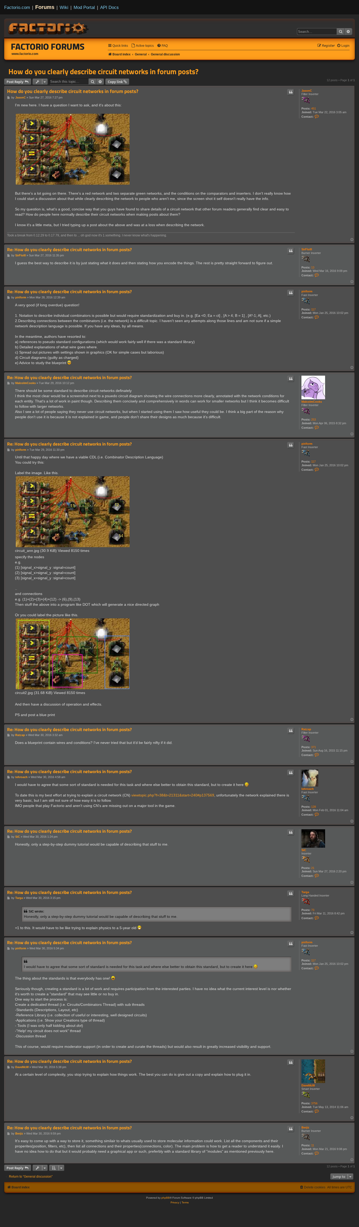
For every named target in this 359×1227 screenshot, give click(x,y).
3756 (314, 1103)
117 (313, 309)
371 (313, 747)
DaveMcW (308, 1085)
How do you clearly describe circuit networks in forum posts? (103, 71)
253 (313, 419)
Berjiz (305, 1127)
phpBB (165, 1197)
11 (312, 1145)
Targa (305, 892)
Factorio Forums (48, 46)
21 (312, 867)
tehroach (307, 788)
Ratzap (306, 729)
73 (312, 910)
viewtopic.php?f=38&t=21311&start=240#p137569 (172, 795)
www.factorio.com (25, 54)
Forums (44, 7)
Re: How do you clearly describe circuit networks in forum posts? (69, 249)
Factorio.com (17, 7)
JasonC (306, 90)
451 (313, 108)
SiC (303, 850)
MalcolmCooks (311, 401)
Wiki (64, 7)
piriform (306, 291)
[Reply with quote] (290, 92)
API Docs (109, 7)
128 (313, 806)
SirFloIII (306, 249)
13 (312, 267)
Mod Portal (84, 7)
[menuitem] (142, 45)
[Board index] (49, 27)
